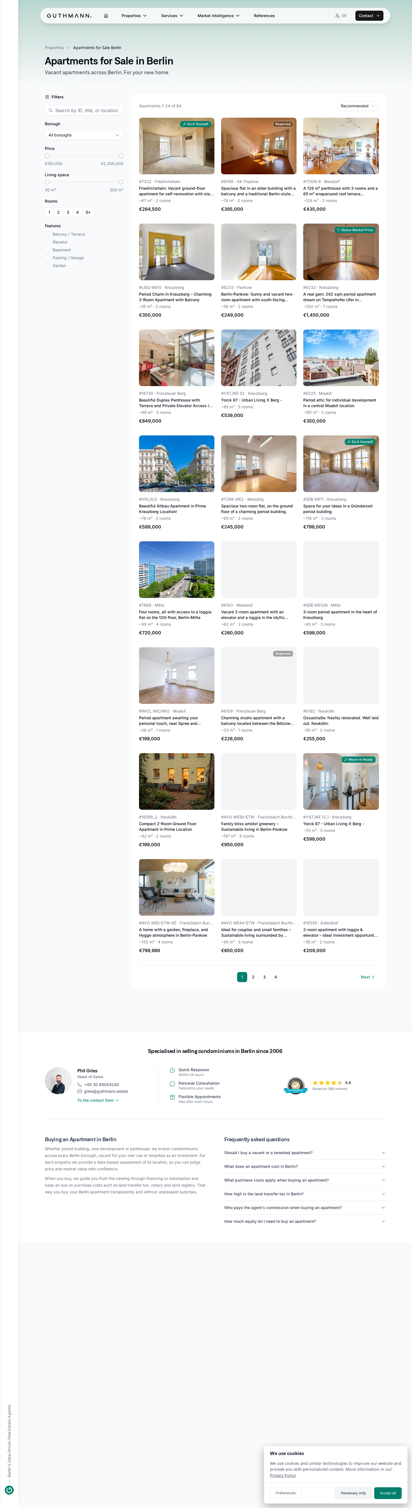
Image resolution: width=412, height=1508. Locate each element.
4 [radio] (77, 212)
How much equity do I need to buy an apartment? (270, 1221)
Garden (59, 266)
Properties (131, 15)
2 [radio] (58, 212)
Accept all (388, 1492)
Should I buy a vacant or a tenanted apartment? (268, 1152)
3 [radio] (68, 212)
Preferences (286, 1492)
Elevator (60, 242)
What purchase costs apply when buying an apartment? (276, 1180)
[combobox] (358, 106)
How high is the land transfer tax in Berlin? (264, 1193)
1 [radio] (49, 212)
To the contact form (95, 1100)
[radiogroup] (69, 212)
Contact (366, 15)
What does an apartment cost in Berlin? (261, 1166)
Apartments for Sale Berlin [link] (97, 47)
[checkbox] (47, 234)
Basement (62, 250)
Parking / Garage (68, 258)
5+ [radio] (88, 212)
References (264, 15)
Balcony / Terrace (69, 234)
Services (169, 15)
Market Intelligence (216, 15)
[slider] (47, 155)
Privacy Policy (282, 1475)
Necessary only (353, 1492)
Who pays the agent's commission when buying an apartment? (283, 1207)
